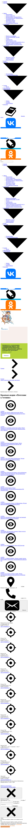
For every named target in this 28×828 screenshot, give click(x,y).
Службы (8, 102)
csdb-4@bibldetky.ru (5, 672)
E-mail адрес (16, 801)
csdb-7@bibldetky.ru (5, 718)
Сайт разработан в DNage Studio (8, 787)
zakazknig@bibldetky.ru (6, 779)
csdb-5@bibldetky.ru (5, 687)
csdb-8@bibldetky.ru (5, 733)
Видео (7, 86)
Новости (5, 2)
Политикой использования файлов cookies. (11, 825)
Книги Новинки (10, 59)
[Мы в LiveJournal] (11, 148)
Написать (6, 355)
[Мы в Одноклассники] (11, 159)
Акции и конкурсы (10, 15)
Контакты (5, 104)
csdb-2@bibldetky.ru (5, 641)
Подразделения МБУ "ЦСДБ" (13, 37)
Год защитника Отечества (12, 23)
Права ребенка (9, 103)
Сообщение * (16, 803)
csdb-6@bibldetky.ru (5, 703)
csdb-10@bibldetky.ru (5, 749)
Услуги (7, 38)
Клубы (4, 61)
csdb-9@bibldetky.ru (5, 764)
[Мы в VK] (11, 127)
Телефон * (23, 800)
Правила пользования (11, 36)
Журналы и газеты (10, 57)
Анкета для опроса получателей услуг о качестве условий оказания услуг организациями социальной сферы (15, 43)
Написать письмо (19, 611)
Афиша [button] (5, 13)
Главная (5, 1)
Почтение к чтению (10, 20)
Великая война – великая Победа (13, 17)
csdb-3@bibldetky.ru (5, 657)
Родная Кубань (9, 73)
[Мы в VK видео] (11, 138)
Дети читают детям (10, 21)
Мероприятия (9, 14)
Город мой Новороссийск (12, 75)
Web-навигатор (6, 88)
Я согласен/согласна (5, 826)
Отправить (15, 806)
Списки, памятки (10, 58)
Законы (7, 100)
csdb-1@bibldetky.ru (5, 626)
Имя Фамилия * (4, 800)
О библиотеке (9, 39)
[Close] (11, 793)
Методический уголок (11, 40)
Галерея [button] (5, 85)
